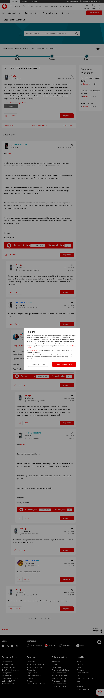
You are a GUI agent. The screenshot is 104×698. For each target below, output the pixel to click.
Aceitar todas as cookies (64, 364)
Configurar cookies (38, 364)
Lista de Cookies (34, 350)
